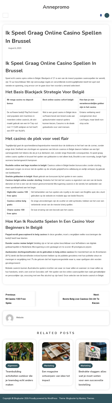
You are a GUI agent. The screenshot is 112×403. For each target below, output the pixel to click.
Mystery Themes (86, 398)
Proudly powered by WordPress (43, 398)
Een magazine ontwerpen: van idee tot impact (56, 376)
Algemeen (12, 365)
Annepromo (56, 7)
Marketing (49, 365)
